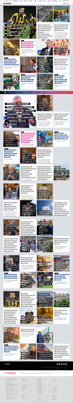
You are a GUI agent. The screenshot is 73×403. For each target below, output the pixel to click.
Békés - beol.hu (9, 383)
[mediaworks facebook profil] (65, 373)
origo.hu (23, 390)
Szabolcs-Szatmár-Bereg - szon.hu (12, 398)
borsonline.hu (40, 400)
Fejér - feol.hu (9, 388)
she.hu (54, 382)
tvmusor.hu (39, 394)
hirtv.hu (23, 389)
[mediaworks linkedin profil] (67, 373)
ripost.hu (54, 378)
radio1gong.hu (55, 397)
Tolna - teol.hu (9, 399)
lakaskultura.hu (40, 383)
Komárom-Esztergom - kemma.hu (12, 394)
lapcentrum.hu (55, 392)
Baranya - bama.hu (10, 381)
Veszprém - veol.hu (25, 380)
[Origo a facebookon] (57, 364)
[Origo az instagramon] (62, 364)
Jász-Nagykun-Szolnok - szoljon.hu (12, 393)
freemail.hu (55, 388)
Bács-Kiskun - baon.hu (10, 380)
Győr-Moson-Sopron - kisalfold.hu (12, 389)
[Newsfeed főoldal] (7, 364)
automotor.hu (40, 381)
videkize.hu (39, 393)
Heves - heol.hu (9, 392)
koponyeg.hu (55, 389)
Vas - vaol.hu (24, 378)
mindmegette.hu (40, 388)
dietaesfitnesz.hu (40, 390)
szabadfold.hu (24, 388)
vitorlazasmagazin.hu (41, 392)
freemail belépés (66, 3)
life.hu (54, 381)
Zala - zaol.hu (24, 381)
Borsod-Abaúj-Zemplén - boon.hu (12, 384)
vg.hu (23, 396)
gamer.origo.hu (40, 384)
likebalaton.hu (40, 385)
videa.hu (54, 390)
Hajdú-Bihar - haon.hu (10, 390)
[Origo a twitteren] (59, 364)
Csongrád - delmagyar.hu (11, 385)
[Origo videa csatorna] (64, 364)
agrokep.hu (24, 397)
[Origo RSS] (66, 364)
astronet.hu (39, 380)
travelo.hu (39, 389)
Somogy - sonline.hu (10, 397)
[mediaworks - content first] (10, 373)
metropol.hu (55, 380)
